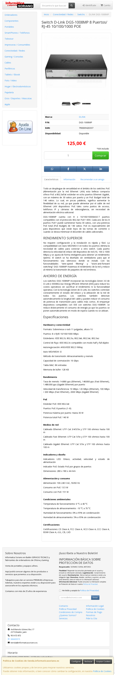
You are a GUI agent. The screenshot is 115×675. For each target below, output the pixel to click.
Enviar (95, 597)
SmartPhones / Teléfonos (17, 32)
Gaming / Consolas (14, 56)
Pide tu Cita (91, 618)
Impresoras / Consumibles (17, 44)
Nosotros (90, 615)
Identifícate (90, 5)
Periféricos (10, 68)
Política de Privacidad (90, 584)
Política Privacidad (68, 609)
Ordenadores (11, 14)
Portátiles (9, 26)
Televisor (9, 38)
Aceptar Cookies (103, 661)
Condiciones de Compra (70, 612)
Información (69, 179)
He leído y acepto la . (80, 590)
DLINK (82, 116)
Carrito (106, 5)
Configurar (76, 661)
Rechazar (88, 661)
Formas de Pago (94, 612)
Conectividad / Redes (15, 50)
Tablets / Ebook (12, 74)
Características (51, 179)
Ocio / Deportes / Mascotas (18, 98)
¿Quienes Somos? (67, 615)
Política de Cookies (102, 671)
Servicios (63, 618)
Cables (8, 62)
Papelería (9, 92)
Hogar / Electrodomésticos (18, 86)
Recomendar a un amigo (92, 179)
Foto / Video (11, 80)
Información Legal (95, 605)
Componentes (11, 20)
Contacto (63, 605)
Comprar (100, 155)
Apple (7, 104)
